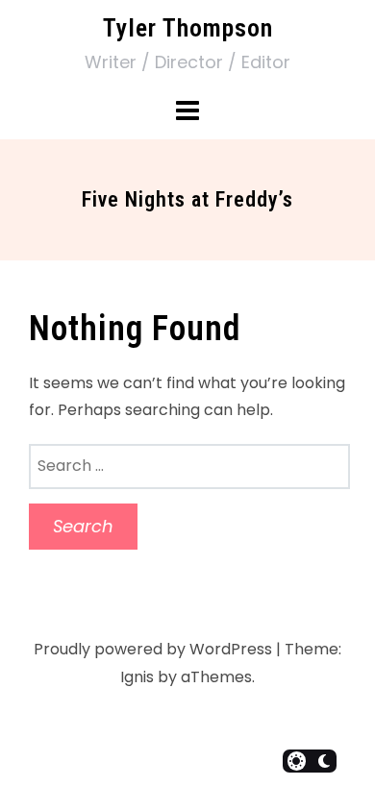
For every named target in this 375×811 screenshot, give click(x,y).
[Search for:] (189, 466)
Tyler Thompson (188, 27)
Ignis (137, 677)
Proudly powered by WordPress (153, 649)
